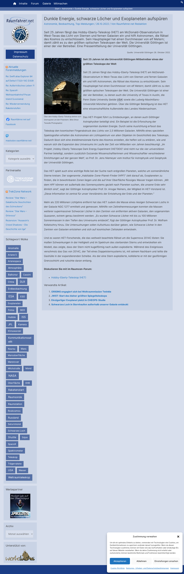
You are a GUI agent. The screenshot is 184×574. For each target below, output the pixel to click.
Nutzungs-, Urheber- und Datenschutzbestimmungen (147, 568)
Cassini (27, 274)
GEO (22, 310)
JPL (10, 324)
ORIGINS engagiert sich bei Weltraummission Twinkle (81, 291)
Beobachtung (66, 23)
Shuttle (12, 437)
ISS (24, 317)
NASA (12, 375)
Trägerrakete (15, 463)
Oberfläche (14, 383)
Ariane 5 (12, 254)
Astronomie (50, 23)
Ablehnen (141, 561)
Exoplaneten (14, 303)
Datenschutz (20, 56)
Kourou (11, 348)
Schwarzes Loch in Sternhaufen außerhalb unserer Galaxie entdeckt (89, 304)
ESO (22, 296)
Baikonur (13, 274)
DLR (22, 281)
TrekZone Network (19, 191)
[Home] (15, 3)
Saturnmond (14, 424)
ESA (11, 296)
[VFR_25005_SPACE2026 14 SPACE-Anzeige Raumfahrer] (20, 505)
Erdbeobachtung (17, 288)
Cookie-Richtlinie (118, 568)
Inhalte (23, 3)
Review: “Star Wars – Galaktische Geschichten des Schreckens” (18, 202)
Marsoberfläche (16, 355)
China (11, 282)
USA (10, 470)
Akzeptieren (120, 561)
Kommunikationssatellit (19, 339)
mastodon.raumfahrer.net (18, 140)
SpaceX (12, 444)
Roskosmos (14, 410)
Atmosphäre (15, 267)
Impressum (174, 568)
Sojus (25, 437)
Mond (28, 368)
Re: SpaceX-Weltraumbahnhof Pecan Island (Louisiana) (18, 94)
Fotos (11, 310)
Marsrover (13, 361)
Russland (13, 417)
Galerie (47, 3)
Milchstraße (14, 368)
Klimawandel (14, 331)
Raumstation (15, 404)
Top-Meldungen (84, 23)
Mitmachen (60, 3)
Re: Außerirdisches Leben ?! (20, 85)
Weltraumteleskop (19, 477)
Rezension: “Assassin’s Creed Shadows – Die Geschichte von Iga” (17, 224)
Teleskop (13, 457)
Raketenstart (16, 389)
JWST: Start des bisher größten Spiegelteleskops (79, 295)
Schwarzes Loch (16, 430)
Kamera (22, 324)
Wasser (22, 470)
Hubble (12, 317)
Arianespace (14, 261)
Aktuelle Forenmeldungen (16, 68)
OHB (27, 383)
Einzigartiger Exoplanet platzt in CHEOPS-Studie (78, 300)
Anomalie (13, 248)
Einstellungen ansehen (166, 561)
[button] (178, 536)
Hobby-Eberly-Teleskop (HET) (68, 277)
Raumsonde (15, 397)
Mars (23, 348)
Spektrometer (15, 450)
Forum (35, 3)
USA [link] (119, 99)
